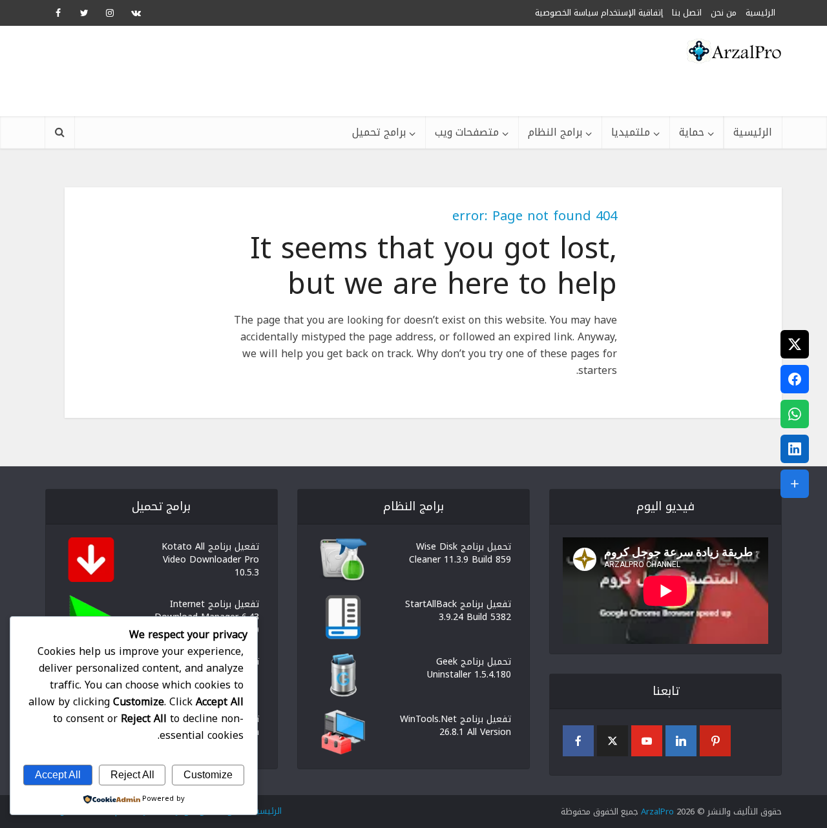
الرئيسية (752, 132)
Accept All (58, 774)
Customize (208, 774)
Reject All (132, 774)
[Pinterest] (715, 740)
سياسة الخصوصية (566, 13)
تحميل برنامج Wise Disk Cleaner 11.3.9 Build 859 (460, 552)
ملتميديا (630, 132)
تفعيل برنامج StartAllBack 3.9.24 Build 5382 (458, 609)
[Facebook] (578, 740)
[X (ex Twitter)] (612, 740)
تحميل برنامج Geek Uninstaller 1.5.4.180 (469, 667)
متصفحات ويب (467, 132)
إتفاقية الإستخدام (632, 13)
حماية (691, 132)
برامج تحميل (379, 132)
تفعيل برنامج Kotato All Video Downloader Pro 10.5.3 (210, 558)
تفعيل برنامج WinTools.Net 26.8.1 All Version (455, 724)
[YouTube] (646, 740)
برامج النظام (555, 132)
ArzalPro (657, 811)
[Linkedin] (680, 740)
